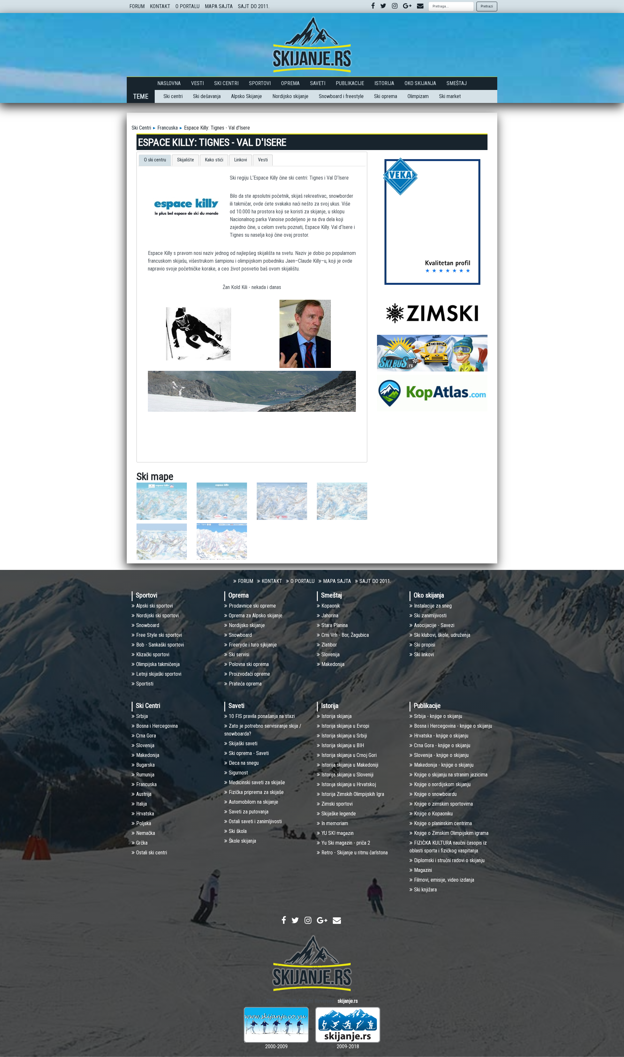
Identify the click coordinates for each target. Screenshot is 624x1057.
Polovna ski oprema (249, 664)
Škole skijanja (242, 841)
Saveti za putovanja (248, 812)
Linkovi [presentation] (240, 160)
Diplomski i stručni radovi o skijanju (449, 860)
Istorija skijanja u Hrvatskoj (348, 784)
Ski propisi (424, 645)
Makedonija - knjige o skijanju (444, 765)
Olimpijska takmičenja (158, 664)
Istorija (384, 83)
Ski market (450, 96)
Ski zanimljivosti (430, 615)
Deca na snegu (244, 763)
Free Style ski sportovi (159, 635)
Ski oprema (385, 96)
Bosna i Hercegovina (157, 726)
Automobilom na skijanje (253, 802)
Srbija (142, 716)
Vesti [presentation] (263, 160)
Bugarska (145, 765)
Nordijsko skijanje (290, 96)
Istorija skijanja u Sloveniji (347, 775)
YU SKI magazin (337, 833)
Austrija (143, 794)
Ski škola (238, 831)
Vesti (197, 83)
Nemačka (145, 833)
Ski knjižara (425, 890)
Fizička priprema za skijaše (256, 792)
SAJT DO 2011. (253, 6)
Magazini (423, 870)
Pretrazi (487, 6)
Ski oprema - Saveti (249, 753)
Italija (141, 804)
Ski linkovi (424, 654)
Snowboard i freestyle (341, 96)
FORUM (137, 6)
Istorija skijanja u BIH (342, 745)
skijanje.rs (348, 1001)
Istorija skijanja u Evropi (345, 726)
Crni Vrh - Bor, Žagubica (345, 635)
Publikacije (350, 83)
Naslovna (169, 83)
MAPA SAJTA (219, 6)
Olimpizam (418, 96)
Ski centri (173, 96)
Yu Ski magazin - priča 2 (345, 843)
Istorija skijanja (336, 716)
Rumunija (145, 775)
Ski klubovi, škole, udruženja (442, 635)
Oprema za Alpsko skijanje (255, 615)
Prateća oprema (245, 684)
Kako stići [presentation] (214, 160)
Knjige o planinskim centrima (443, 823)
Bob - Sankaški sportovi (160, 645)
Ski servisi (239, 654)
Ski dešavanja (207, 96)
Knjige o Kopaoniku (433, 814)
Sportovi (260, 83)
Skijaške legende (338, 814)
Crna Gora (146, 736)
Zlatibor (329, 645)
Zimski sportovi (337, 804)
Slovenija (330, 654)
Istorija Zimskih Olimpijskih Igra (352, 794)
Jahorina (329, 615)
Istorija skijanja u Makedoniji (349, 765)
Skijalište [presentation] (185, 160)
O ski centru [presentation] (155, 160)
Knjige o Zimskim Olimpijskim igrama (451, 833)
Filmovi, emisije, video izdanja (444, 880)
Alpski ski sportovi (154, 606)
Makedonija (332, 664)
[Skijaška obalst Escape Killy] (161, 501)
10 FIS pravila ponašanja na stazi (262, 716)
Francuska (167, 128)
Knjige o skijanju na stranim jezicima (451, 775)
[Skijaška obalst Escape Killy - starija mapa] (222, 501)
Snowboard (147, 625)
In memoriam (334, 823)
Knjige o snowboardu (435, 794)
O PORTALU (188, 6)
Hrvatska (145, 814)
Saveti (317, 83)
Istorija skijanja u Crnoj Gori (349, 755)
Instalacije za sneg (433, 606)
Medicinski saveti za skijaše (257, 782)
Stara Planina (334, 625)
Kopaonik (330, 606)
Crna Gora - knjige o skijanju (442, 745)
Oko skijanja (420, 83)
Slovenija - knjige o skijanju (441, 755)
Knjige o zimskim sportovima (443, 804)
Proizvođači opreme (249, 674)
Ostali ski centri (151, 852)
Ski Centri (226, 83)
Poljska (143, 823)
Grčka (142, 843)
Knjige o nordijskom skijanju (442, 784)
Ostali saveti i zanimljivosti (255, 821)
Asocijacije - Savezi (434, 625)
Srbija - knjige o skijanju (438, 716)
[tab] (155, 160)
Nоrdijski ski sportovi (157, 615)
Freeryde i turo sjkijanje (253, 645)
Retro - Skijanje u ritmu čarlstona (354, 852)
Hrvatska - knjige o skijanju (441, 736)
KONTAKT (160, 6)
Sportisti (144, 684)
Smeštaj (457, 83)
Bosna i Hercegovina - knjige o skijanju (453, 726)
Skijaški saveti (243, 743)
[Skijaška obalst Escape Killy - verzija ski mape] (342, 501)
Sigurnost (238, 773)
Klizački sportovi (152, 654)
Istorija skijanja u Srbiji (344, 736)
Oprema (290, 83)
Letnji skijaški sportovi (158, 674)
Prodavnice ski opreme (252, 606)
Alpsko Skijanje (246, 96)
